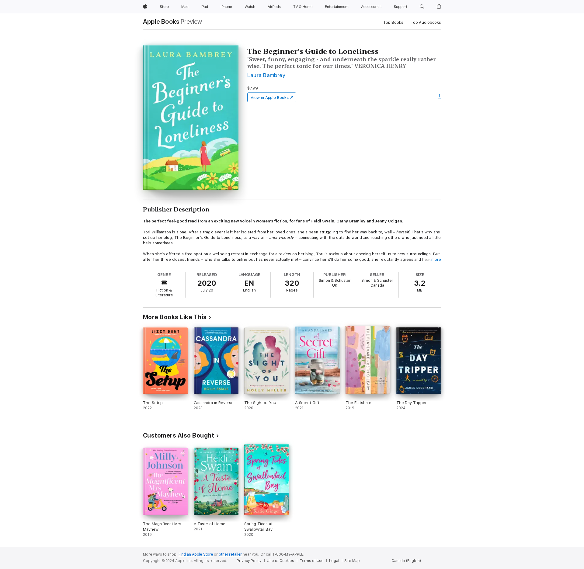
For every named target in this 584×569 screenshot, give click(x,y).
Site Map (352, 561)
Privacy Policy (249, 561)
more (436, 259)
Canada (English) (406, 561)
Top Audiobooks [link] (426, 22)
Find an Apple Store (196, 554)
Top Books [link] (393, 22)
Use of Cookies (280, 561)
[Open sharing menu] (439, 97)
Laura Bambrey (266, 75)
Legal (334, 561)
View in (270, 97)
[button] (422, 6)
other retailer (230, 554)
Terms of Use (312, 561)
